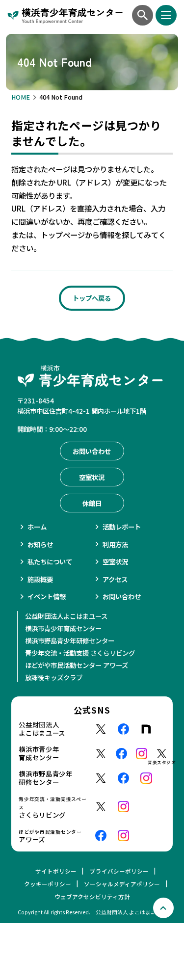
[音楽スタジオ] (161, 753)
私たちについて (49, 561)
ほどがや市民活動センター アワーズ (76, 665)
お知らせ (40, 544)
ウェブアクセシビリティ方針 (92, 897)
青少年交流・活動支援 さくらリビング (80, 653)
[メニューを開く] (166, 15)
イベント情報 (46, 596)
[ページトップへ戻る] (163, 908)
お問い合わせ (122, 596)
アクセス (115, 579)
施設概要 (40, 579)
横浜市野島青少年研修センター (69, 640)
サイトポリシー (56, 871)
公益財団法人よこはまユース (66, 616)
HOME (20, 97)
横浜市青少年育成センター (63, 628)
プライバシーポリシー (119, 871)
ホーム (37, 527)
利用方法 (115, 544)
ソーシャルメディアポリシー (122, 884)
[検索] (142, 15)
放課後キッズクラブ (53, 677)
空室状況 (115, 561)
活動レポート (122, 527)
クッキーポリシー (47, 884)
